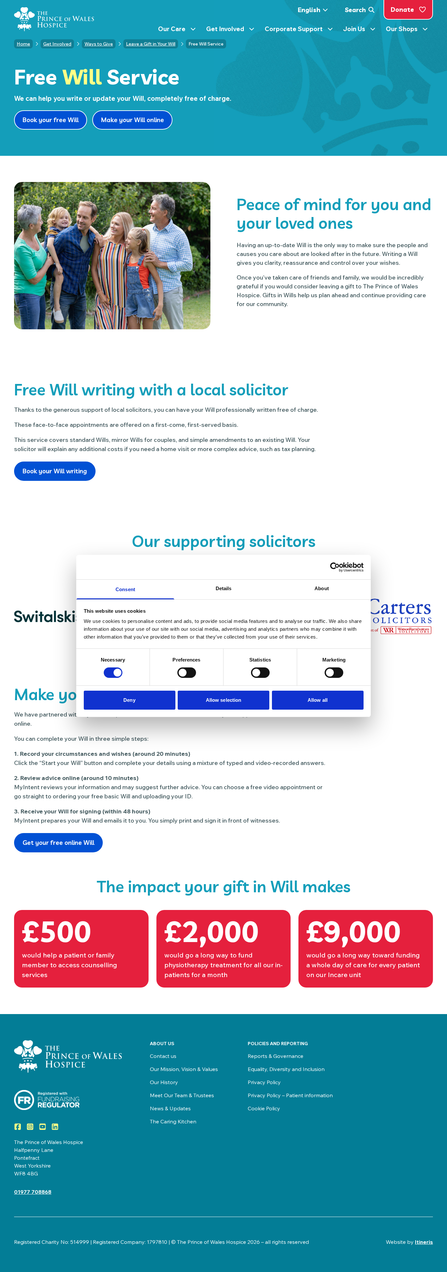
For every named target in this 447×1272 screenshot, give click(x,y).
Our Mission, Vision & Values (184, 1069)
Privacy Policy (264, 1082)
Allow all (318, 700)
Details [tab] (224, 588)
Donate (402, 9)
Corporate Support (301, 30)
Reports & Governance (275, 1056)
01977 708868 (32, 1192)
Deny (129, 700)
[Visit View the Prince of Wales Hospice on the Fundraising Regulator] (69, 1100)
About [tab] (321, 588)
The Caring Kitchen (173, 1121)
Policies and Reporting (278, 1043)
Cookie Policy (264, 1108)
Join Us (362, 30)
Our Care (179, 30)
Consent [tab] (125, 589)
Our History (164, 1082)
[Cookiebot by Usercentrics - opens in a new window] (335, 567)
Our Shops (409, 30)
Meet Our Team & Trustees (182, 1095)
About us (162, 1043)
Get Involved (232, 30)
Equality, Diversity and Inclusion (286, 1069)
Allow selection (223, 700)
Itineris (424, 1242)
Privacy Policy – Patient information (290, 1095)
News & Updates (170, 1108)
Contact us (163, 1056)
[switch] (186, 672)
